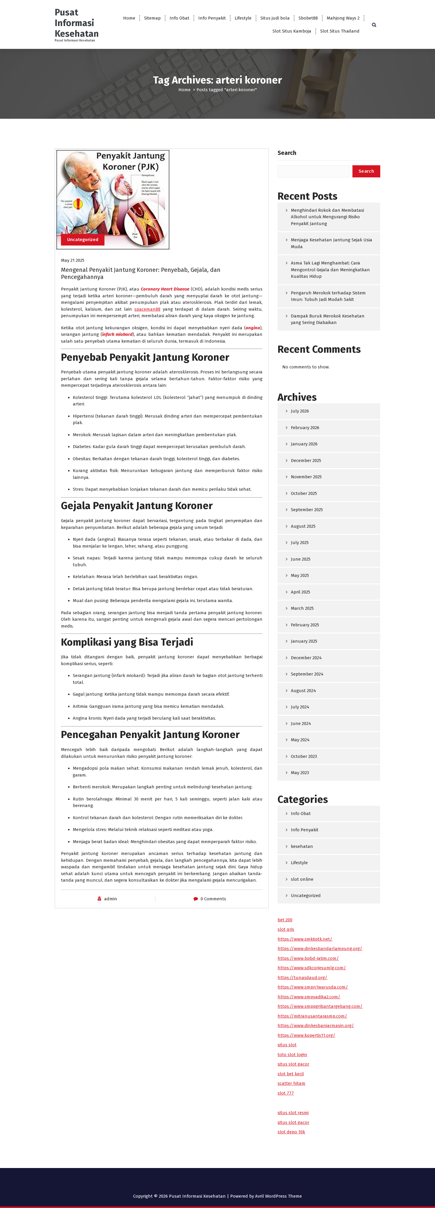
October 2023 (304, 756)
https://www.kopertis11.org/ (306, 1035)
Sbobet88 (308, 18)
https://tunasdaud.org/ (302, 977)
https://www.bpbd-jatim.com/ (308, 958)
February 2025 (305, 625)
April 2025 (300, 592)
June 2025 (300, 559)
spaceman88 (147, 309)
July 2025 (300, 542)
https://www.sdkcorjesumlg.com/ (312, 967)
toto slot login (292, 1054)
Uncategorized (82, 239)
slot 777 (286, 1093)
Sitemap (152, 18)
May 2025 (300, 575)
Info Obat (179, 18)
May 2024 (300, 739)
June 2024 (301, 723)
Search (287, 152)
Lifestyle (243, 18)
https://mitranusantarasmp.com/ (312, 1016)
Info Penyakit (212, 18)
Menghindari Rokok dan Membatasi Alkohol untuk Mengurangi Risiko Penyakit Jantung (327, 217)
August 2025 (303, 526)
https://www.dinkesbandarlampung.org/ (320, 948)
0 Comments (213, 898)
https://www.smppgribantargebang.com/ (320, 1006)
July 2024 (300, 707)
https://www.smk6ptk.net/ (305, 939)
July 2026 (300, 411)
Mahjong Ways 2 (343, 18)
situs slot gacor (293, 1064)
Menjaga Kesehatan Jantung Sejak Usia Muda (331, 243)
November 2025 (306, 476)
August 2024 (303, 690)
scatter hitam (291, 1083)
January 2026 (304, 444)
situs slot (287, 1044)
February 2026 (305, 427)
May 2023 (300, 772)
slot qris (286, 929)
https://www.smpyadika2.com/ (309, 997)
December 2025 (306, 460)
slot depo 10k (291, 1132)
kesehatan (302, 846)
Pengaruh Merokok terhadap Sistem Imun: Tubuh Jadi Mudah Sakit (328, 296)
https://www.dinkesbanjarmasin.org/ (316, 1025)
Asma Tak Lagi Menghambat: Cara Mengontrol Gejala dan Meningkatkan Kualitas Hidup (330, 269)
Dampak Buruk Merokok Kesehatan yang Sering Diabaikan (328, 319)
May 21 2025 (72, 260)
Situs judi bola (275, 18)
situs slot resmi (293, 1112)
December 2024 (306, 657)
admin (110, 898)
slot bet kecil (291, 1074)
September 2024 (307, 674)
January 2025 (304, 641)
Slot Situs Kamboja (292, 31)
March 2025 (302, 608)
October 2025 (304, 493)
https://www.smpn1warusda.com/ (313, 987)
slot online (302, 879)
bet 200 (285, 920)
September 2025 (307, 509)
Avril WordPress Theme (278, 1196)
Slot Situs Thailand (340, 31)
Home (129, 18)
